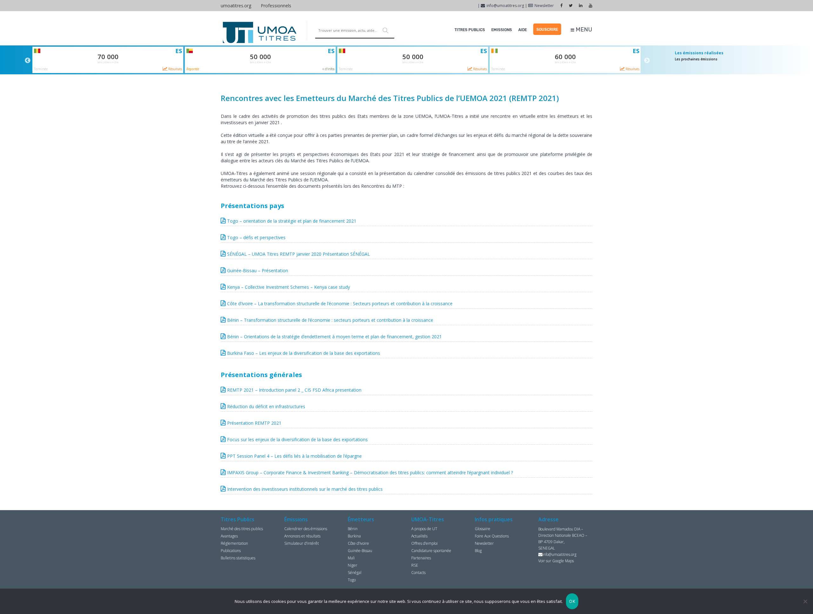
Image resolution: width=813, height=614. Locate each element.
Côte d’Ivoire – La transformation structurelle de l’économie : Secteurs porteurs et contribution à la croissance (340, 303)
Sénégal (354, 572)
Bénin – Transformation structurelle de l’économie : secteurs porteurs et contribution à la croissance (330, 320)
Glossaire (482, 528)
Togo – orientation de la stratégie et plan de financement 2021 (291, 221)
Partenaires (421, 558)
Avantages (229, 536)
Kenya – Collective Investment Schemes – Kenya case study (288, 287)
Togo (352, 580)
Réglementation (234, 543)
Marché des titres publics (242, 528)
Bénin (353, 528)
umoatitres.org (236, 6)
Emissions (501, 30)
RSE (414, 565)
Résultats (174, 69)
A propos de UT (424, 528)
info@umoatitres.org (505, 5)
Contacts (418, 572)
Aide (522, 30)
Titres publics (469, 30)
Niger (352, 565)
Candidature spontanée (431, 550)
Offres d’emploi (424, 543)
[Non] (805, 601)
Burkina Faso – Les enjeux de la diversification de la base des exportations (303, 353)
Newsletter (544, 5)
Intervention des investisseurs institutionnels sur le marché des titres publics (305, 489)
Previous (27, 60)
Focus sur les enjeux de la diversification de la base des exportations (297, 439)
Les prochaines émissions (696, 59)
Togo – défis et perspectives (256, 237)
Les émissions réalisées (699, 53)
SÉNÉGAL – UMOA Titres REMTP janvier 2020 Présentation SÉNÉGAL (298, 254)
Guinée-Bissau (360, 550)
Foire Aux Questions (492, 536)
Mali (351, 558)
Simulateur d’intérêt (301, 543)
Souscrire (547, 29)
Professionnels (276, 6)
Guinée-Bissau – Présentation (257, 270)
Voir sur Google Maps (556, 560)
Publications (231, 550)
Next (647, 60)
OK (572, 601)
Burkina (354, 536)
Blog (478, 550)
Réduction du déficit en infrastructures (266, 406)
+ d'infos (328, 69)
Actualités (419, 536)
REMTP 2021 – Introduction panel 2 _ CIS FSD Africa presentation (294, 390)
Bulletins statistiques (238, 558)
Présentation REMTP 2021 (254, 423)
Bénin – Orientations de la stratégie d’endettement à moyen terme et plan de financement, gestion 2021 (334, 337)
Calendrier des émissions (305, 528)
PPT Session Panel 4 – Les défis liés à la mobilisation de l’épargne (294, 456)
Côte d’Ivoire (358, 543)
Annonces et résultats (302, 536)
